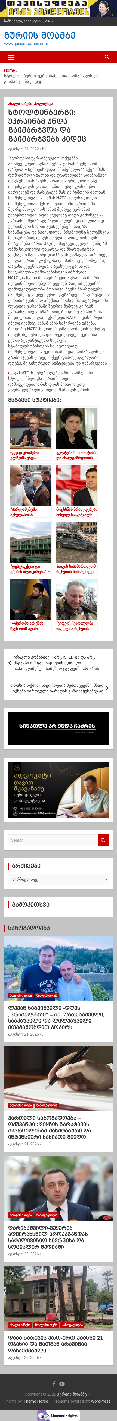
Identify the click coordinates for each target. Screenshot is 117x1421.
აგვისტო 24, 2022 (23, 149)
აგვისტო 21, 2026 (23, 1034)
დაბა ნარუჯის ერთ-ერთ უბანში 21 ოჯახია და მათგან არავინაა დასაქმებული (55, 1344)
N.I (44, 149)
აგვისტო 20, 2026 (23, 1254)
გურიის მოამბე (40, 35)
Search (103, 840)
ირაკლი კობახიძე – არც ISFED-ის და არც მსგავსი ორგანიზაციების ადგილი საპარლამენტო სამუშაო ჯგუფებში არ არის (56, 663)
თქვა (13, 373)
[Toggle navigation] (11, 57)
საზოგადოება (29, 928)
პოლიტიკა (43, 103)
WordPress (101, 1401)
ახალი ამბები (20, 103)
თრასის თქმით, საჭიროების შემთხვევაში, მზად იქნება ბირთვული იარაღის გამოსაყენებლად (56, 688)
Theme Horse (36, 1401)
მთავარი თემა (21, 995)
